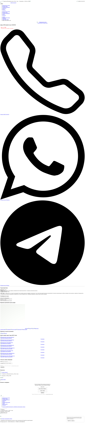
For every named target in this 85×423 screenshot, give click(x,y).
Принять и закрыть (71, 420)
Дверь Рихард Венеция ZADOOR (6, 338)
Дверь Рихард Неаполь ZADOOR (6, 340)
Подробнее (42, 341)
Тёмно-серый (24, 329)
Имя (1, 361)
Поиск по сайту (5, 404)
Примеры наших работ (6, 402)
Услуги (3, 14)
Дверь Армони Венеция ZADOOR (6, 354)
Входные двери (5, 6)
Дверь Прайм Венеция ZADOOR (6, 346)
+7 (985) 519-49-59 (4, 372)
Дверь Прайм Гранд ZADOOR (5, 343)
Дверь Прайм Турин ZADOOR (5, 351)
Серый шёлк (19, 329)
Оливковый (9, 329)
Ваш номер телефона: (42, 388)
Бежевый (26, 328)
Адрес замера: (42, 390)
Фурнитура (4, 8)
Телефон (1, 363)
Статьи (3, 403)
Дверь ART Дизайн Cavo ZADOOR (6, 356)
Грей (33, 328)
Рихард (5, 333)
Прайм (2, 333)
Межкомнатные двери (6, 5)
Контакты (4, 15)
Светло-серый (14, 329)
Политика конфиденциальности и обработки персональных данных (13, 406)
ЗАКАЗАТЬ (2, 367)
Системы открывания (6, 7)
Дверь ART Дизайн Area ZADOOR (6, 348)
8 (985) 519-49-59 (4, 413)
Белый (30, 328)
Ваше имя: (42, 386)
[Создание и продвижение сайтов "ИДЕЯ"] (6, 418)
